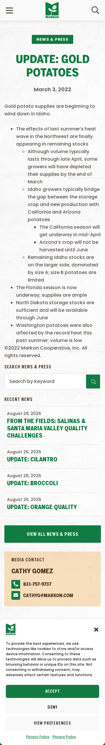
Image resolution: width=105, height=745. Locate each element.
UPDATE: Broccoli (32, 483)
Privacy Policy (38, 736)
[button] (96, 629)
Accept (52, 692)
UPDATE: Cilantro (32, 460)
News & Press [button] (52, 39)
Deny (52, 707)
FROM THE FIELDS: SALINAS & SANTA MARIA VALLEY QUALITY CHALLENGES (47, 429)
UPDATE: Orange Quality (42, 507)
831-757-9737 (37, 584)
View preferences (52, 723)
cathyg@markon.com (48, 596)
